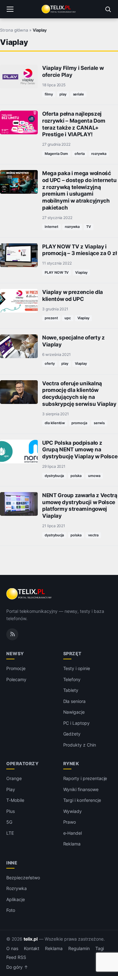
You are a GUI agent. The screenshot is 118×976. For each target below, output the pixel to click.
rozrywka (98, 153)
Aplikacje (15, 899)
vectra (93, 535)
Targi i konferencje (82, 800)
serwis (99, 423)
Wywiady (72, 811)
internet (51, 226)
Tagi (99, 948)
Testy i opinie (76, 668)
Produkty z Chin (79, 744)
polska (75, 475)
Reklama (72, 843)
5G (9, 822)
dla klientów (55, 423)
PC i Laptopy (76, 723)
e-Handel (72, 833)
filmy (49, 94)
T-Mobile (15, 800)
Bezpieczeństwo (23, 877)
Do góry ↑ (17, 967)
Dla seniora (74, 701)
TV (88, 226)
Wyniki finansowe (80, 789)
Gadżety (72, 733)
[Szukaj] (108, 9)
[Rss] (12, 634)
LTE (10, 833)
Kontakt (32, 948)
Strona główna (14, 30)
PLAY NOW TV (57, 272)
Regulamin (79, 948)
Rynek (71, 763)
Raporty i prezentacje (85, 778)
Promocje (15, 668)
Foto (10, 910)
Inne (11, 862)
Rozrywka (16, 888)
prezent (51, 318)
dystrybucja (54, 475)
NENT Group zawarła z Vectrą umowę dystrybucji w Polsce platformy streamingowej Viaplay (79, 505)
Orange (14, 778)
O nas (12, 948)
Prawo (69, 822)
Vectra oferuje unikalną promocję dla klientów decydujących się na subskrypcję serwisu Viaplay (79, 393)
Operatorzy (22, 763)
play (62, 94)
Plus (10, 811)
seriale (78, 94)
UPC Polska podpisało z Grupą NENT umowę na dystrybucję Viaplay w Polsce (80, 450)
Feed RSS (16, 957)
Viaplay (81, 272)
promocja (79, 423)
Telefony (72, 679)
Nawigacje (74, 712)
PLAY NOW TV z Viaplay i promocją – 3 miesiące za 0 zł (79, 250)
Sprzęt (72, 653)
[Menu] (10, 9)
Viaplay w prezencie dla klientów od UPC (72, 295)
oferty (50, 363)
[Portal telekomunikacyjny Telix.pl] (59, 9)
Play (10, 789)
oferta (80, 153)
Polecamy (16, 679)
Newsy (15, 653)
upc (68, 318)
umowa (94, 475)
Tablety (71, 690)
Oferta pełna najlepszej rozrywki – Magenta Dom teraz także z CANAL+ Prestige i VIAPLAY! (73, 124)
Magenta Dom (56, 153)
